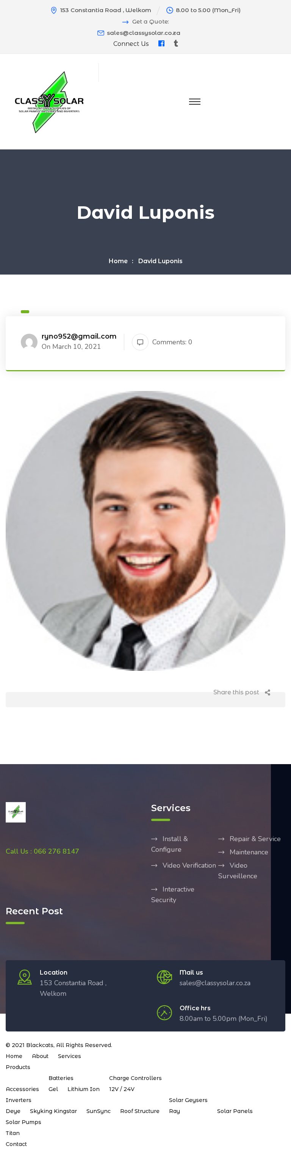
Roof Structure (140, 1111)
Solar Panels (235, 1111)
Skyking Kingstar (53, 1111)
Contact (16, 1144)
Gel (53, 1089)
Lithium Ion (83, 1089)
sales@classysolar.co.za (143, 32)
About (40, 1056)
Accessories (22, 1089)
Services (69, 1056)
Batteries (61, 1078)
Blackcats (39, 1045)
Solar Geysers (188, 1100)
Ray (174, 1111)
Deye (13, 1111)
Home (118, 261)
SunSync (98, 1111)
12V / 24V (122, 1089)
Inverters (18, 1100)
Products (18, 1067)
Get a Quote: (150, 21)
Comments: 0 (172, 342)
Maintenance (249, 852)
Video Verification (189, 865)
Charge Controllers (135, 1078)
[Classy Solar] (49, 100)
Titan (13, 1133)
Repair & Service (255, 838)
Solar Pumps (23, 1122)
